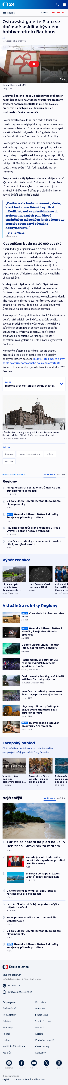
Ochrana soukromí (22, 1079)
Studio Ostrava (43, 1021)
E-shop (6, 1040)
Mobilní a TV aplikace (14, 1046)
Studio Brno (41, 1014)
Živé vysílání (9, 1008)
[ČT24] (9, 4)
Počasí (6, 1033)
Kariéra (39, 1033)
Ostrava (9, 461)
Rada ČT (39, 1027)
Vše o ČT (7, 1052)
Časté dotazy (42, 1046)
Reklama (40, 1008)
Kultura (50, 454)
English (6, 1079)
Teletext (7, 1021)
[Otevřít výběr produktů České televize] (64, 4)
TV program (9, 1002)
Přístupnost (40, 1079)
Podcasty (7, 1027)
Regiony (9, 454)
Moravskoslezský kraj (30, 454)
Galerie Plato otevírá (13, 85)
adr (4, 38)
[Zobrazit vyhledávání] (57, 4)
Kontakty (40, 1052)
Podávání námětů (44, 1040)
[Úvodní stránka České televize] (16, 966)
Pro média (40, 1002)
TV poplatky (9, 1014)
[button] (34, 64)
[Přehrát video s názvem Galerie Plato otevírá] (34, 64)
